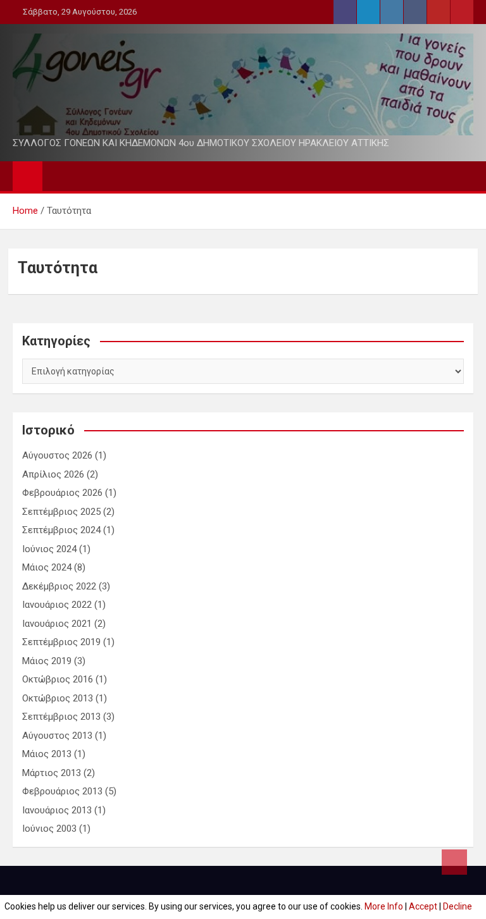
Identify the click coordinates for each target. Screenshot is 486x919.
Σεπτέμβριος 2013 (61, 716)
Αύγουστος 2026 (57, 455)
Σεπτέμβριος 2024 (61, 530)
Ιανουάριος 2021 (57, 623)
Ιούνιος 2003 (49, 828)
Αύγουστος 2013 (57, 735)
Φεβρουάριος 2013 (62, 791)
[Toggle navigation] (58, 175)
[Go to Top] (454, 862)
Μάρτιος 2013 (51, 773)
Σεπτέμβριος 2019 (61, 642)
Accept (423, 906)
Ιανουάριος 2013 (57, 810)
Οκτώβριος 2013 (57, 698)
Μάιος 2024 (47, 567)
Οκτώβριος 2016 (57, 679)
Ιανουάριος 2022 (57, 604)
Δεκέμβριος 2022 (59, 586)
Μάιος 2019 (47, 661)
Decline (457, 906)
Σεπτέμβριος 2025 (61, 511)
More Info (383, 906)
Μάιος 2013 (47, 754)
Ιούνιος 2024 (49, 549)
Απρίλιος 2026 (53, 474)
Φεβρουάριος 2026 (62, 492)
